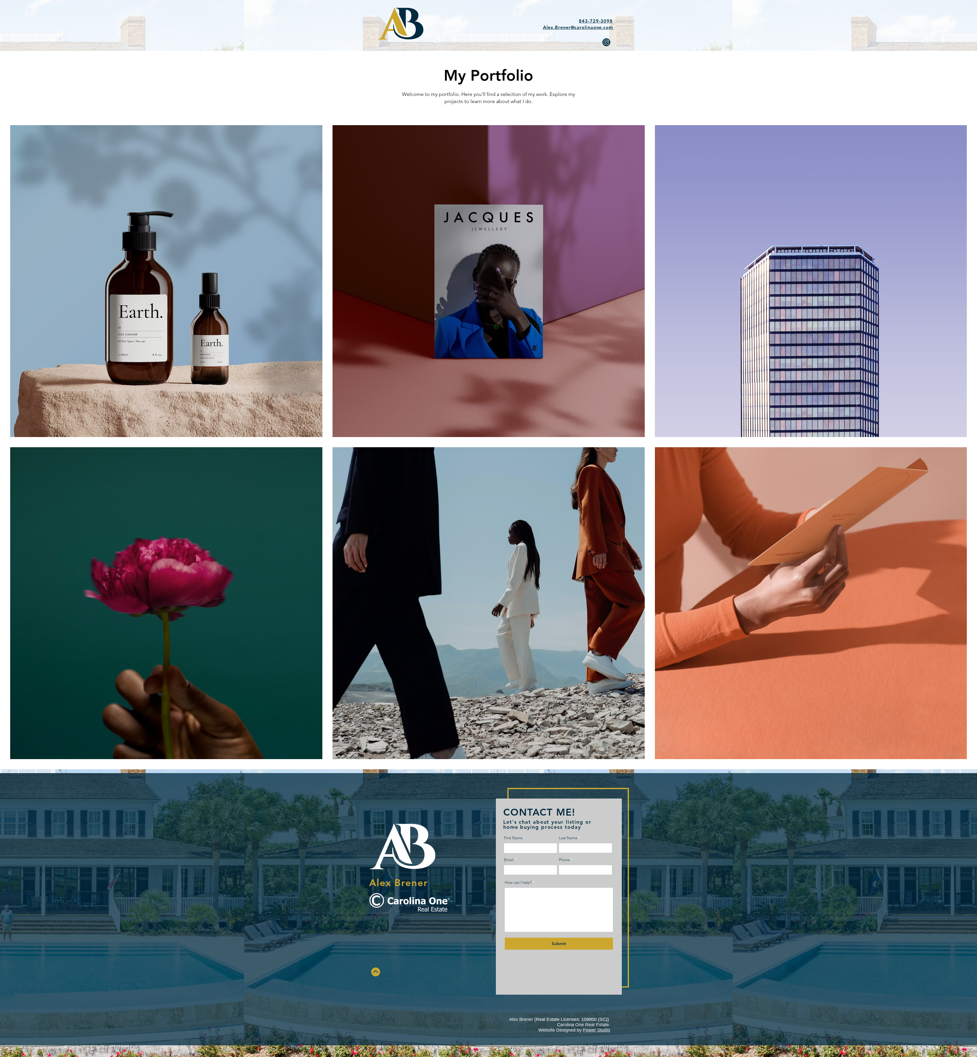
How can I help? (518, 882)
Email (509, 860)
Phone (564, 860)
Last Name (568, 838)
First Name (513, 838)
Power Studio (596, 1030)
